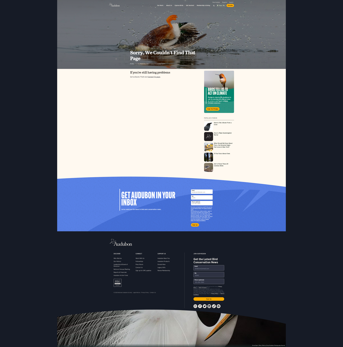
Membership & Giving (203, 5)
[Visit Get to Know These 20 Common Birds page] (219, 167)
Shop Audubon (216, 2)
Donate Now (162, 264)
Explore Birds (179, 5)
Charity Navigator (118, 283)
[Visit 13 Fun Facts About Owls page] (219, 157)
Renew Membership (164, 270)
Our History (117, 261)
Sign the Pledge (212, 109)
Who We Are (118, 258)
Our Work (160, 5)
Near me (222, 5)
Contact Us (139, 267)
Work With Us (140, 258)
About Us (169, 5)
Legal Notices (136, 292)
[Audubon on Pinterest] (218, 306)
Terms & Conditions (200, 220)
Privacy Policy (198, 208)
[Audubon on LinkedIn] (209, 306)
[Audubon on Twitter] (205, 306)
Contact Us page (154, 77)
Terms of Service (208, 208)
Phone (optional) (196, 202)
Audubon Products (164, 261)
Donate (230, 5)
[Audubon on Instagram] (195, 306)
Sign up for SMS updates (143, 270)
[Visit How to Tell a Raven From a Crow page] (219, 126)
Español (231, 2)
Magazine (224, 2)
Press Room (139, 264)
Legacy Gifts (161, 267)
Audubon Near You (164, 258)
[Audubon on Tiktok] (214, 306)
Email (193, 190)
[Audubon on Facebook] (200, 306)
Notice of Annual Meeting (122, 269)
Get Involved (190, 5)
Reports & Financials (120, 272)
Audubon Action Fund (121, 275)
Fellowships (139, 261)
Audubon (114, 4)
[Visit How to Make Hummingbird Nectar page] (219, 136)
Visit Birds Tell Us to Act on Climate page (219, 92)
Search (213, 5)
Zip (192, 196)
